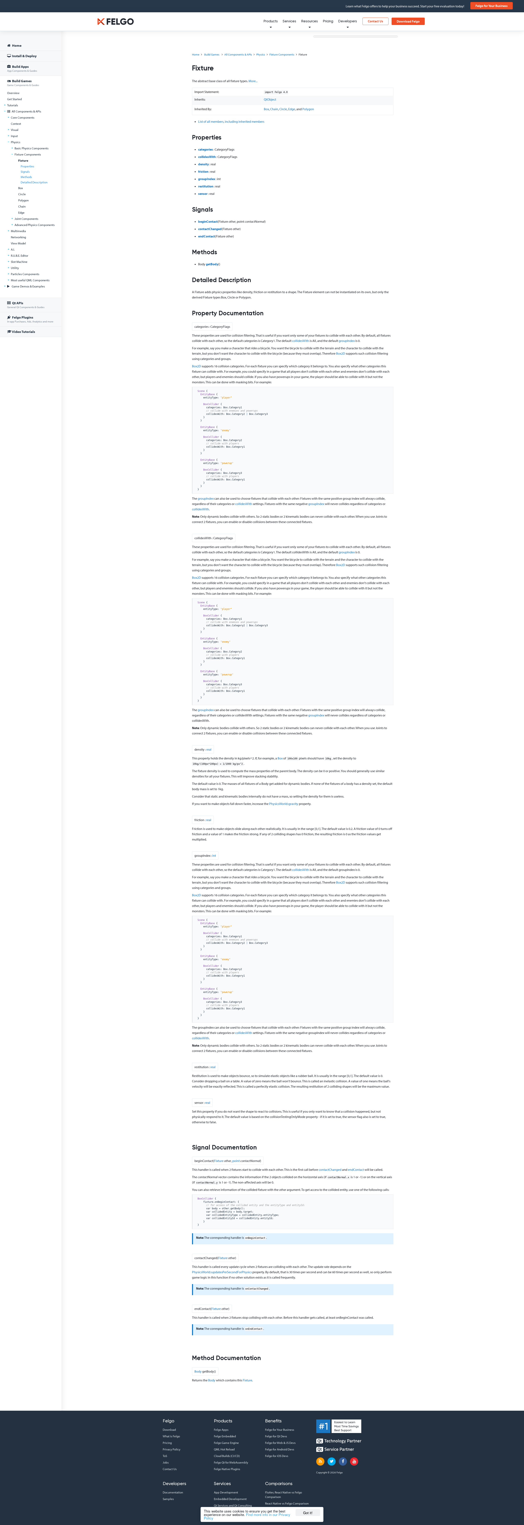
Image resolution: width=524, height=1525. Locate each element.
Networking (18, 237)
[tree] (30, 189)
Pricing (328, 21)
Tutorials (12, 105)
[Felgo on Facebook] (343, 1461)
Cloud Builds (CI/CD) (227, 1456)
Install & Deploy (24, 56)
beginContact (208, 221)
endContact (206, 236)
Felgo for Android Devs (279, 1449)
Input (14, 136)
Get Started (14, 99)
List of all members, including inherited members (231, 121)
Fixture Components (28, 154)
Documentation (173, 1492)
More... (252, 81)
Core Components (22, 117)
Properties (27, 166)
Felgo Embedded (225, 1436)
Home (16, 45)
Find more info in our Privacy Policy (247, 1516)
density (203, 164)
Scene (201, 391)
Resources (309, 21)
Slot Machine (19, 262)
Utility (15, 268)
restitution (205, 186)
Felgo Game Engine (226, 1443)
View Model (18, 243)
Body (198, 1371)
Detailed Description (34, 182)
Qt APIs (25, 305)
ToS (165, 1456)
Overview (13, 93)
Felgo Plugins (30, 319)
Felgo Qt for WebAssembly (231, 1462)
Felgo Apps (221, 1430)
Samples (168, 1499)
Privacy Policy (171, 1449)
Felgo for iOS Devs (276, 1456)
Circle (22, 194)
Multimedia (18, 231)
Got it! (308, 1512)
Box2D (340, 353)
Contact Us (375, 21)
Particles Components (25, 274)
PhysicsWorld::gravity (283, 804)
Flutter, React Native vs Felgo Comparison (283, 1494)
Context (16, 124)
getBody (212, 264)
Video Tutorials (23, 331)
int (214, 855)
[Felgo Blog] (320, 1461)
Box (20, 188)
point (236, 1161)
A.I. (13, 249)
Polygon (23, 200)
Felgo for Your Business (491, 6)
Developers (347, 21)
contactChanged (210, 229)
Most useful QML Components (30, 280)
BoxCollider (211, 404)
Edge (21, 212)
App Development (226, 1492)
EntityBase (207, 394)
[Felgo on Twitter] (332, 1461)
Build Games (23, 83)
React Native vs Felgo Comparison (287, 1503)
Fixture (23, 160)
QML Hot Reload (224, 1449)
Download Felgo (408, 21)
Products (270, 21)
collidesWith (207, 157)
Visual (14, 130)
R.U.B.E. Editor (19, 256)
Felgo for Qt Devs (276, 1436)
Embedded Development (230, 1499)
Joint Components (26, 219)
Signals (25, 172)
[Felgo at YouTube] (354, 1461)
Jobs (166, 1462)
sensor (203, 194)
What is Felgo (171, 1436)
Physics (15, 142)
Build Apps (22, 68)
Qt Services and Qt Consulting (233, 1505)
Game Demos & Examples (28, 286)
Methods (26, 177)
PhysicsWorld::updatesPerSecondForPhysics (222, 1272)
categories (205, 149)
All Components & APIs (26, 111)
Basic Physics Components (32, 148)
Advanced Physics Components (35, 225)
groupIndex (206, 179)
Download (169, 1430)
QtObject (270, 99)
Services (289, 21)
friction (203, 171)
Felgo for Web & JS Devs (280, 1443)
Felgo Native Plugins (227, 1469)
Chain (22, 206)
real (208, 749)
